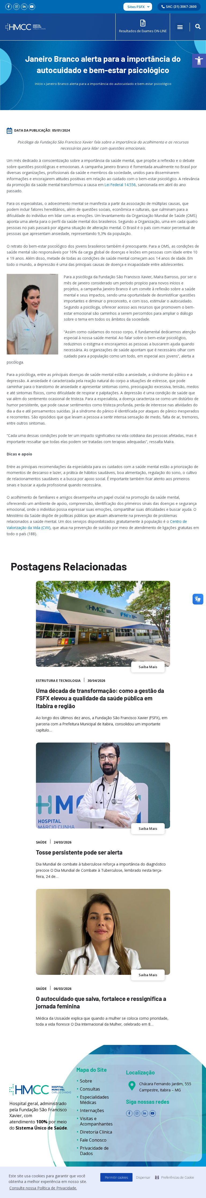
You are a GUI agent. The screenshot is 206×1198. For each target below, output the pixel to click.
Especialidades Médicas (94, 1099)
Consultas (90, 1089)
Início (39, 84)
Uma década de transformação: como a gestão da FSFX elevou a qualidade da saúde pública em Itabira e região (100, 698)
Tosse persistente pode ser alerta (79, 852)
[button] (199, 61)
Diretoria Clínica (96, 1132)
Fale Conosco (93, 1140)
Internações (92, 1110)
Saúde (41, 842)
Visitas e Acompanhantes (96, 1121)
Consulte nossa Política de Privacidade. (43, 1187)
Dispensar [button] (143, 1177)
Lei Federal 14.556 (120, 184)
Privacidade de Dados (94, 1150)
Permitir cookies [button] (116, 1177)
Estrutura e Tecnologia (58, 680)
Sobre (86, 1081)
